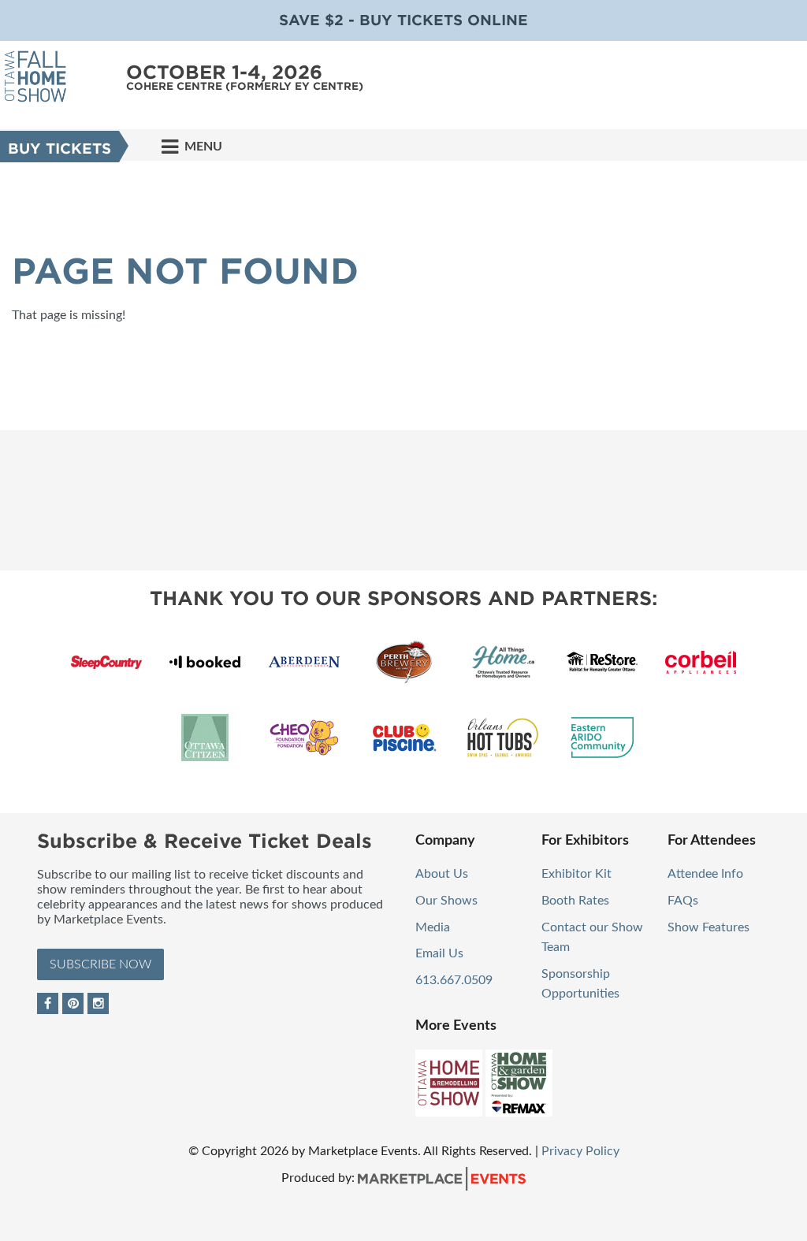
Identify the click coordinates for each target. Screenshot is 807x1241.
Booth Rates (575, 900)
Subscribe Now (100, 964)
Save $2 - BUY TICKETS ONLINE (403, 20)
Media (432, 927)
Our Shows (446, 900)
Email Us (439, 953)
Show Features (708, 927)
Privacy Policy (580, 1151)
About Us (441, 874)
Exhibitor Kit (576, 874)
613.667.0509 (454, 980)
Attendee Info (705, 874)
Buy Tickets (59, 148)
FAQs (683, 900)
